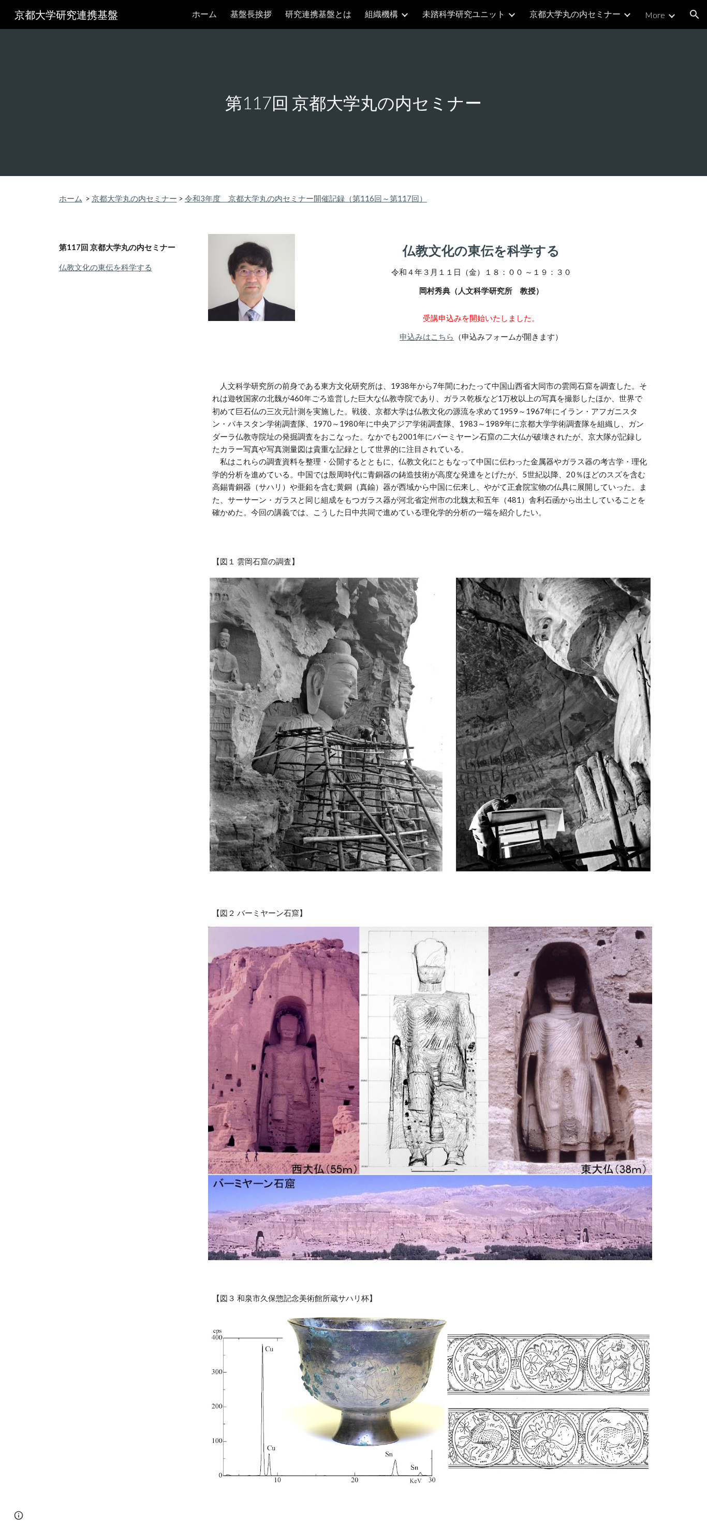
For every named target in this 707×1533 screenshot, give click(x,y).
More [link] (655, 15)
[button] (694, 14)
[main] (353, 102)
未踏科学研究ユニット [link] (463, 14)
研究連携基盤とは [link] (318, 14)
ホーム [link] (204, 14)
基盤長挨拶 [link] (251, 14)
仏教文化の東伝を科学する (105, 267)
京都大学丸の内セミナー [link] (575, 14)
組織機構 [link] (381, 14)
